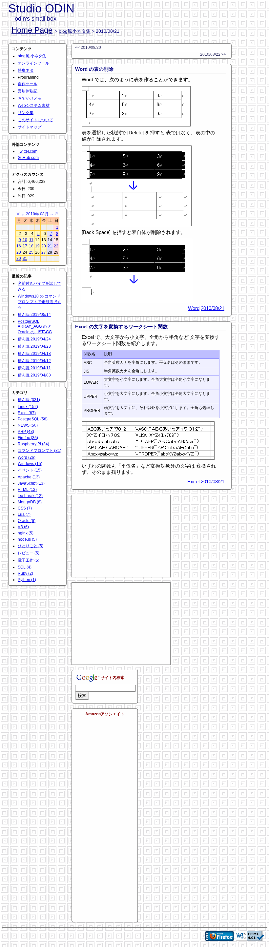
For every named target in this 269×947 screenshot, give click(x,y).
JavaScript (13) (31, 483)
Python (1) (27, 579)
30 (18, 258)
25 (31, 252)
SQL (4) (24, 567)
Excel (193, 481)
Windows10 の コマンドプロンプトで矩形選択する (39, 302)
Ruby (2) (25, 573)
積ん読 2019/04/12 (34, 360)
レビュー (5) (28, 553)
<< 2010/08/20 (88, 47)
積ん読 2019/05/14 (34, 314)
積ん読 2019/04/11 (34, 368)
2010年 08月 (37, 214)
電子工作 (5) (28, 560)
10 (25, 240)
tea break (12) (30, 495)
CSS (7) (25, 508)
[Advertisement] (121, 536)
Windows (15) (30, 463)
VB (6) (23, 527)
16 (18, 246)
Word (193, 308)
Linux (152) (28, 406)
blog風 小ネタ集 (32, 56)
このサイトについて (35, 120)
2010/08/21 (212, 308)
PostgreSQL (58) (33, 419)
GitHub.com (28, 157)
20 (43, 246)
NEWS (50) (28, 425)
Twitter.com (27, 151)
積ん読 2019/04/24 (34, 339)
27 (43, 252)
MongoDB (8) (30, 502)
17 (25, 246)
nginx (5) (25, 533)
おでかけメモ (29, 98)
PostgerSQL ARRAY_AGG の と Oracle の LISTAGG (35, 326)
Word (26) (26, 457)
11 (31, 240)
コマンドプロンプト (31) (39, 450)
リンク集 (25, 112)
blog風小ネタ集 (75, 31)
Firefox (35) (28, 437)
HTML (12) (27, 489)
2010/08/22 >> (213, 54)
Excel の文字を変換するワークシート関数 (121, 326)
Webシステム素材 (34, 105)
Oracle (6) (26, 520)
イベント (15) (30, 470)
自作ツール (27, 84)
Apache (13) (29, 477)
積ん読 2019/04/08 (34, 375)
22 (56, 246)
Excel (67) (27, 413)
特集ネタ (25, 70)
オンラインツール (33, 63)
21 (50, 246)
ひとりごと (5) (30, 546)
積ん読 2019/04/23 (34, 346)
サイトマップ (29, 127)
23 (18, 252)
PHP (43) (26, 431)
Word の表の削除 (94, 69)
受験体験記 (27, 91)
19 (37, 246)
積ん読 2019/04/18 (34, 353)
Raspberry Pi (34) (33, 444)
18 (31, 246)
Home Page (31, 30)
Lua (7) (24, 514)
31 (25, 258)
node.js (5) (27, 539)
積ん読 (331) (29, 399)
